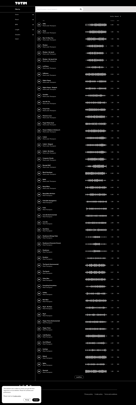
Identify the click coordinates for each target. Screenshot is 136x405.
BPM (16, 25)
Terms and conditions (110, 394)
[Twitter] (27, 386)
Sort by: (114, 16)
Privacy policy (89, 394)
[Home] (21, 3)
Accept (36, 400)
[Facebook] (20, 386)
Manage (27, 400)
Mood (17, 20)
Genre (17, 14)
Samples (17, 35)
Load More (79, 377)
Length (17, 30)
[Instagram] (23, 386)
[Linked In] (30, 386)
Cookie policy (99, 394)
